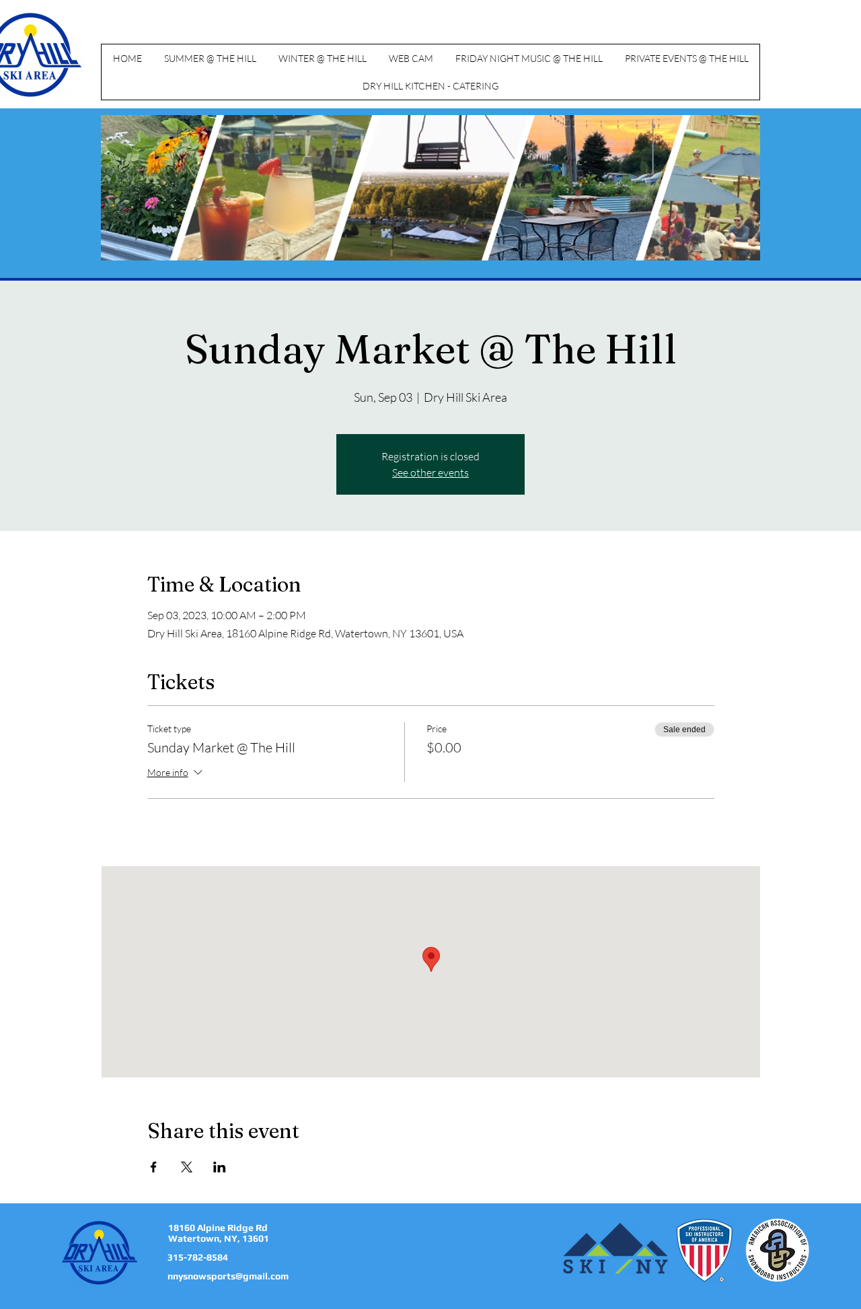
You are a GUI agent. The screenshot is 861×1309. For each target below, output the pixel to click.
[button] (210, 58)
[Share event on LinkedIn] (219, 1167)
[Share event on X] (186, 1167)
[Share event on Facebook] (153, 1167)
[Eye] (100, 1252)
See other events (430, 472)
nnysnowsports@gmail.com (228, 1276)
